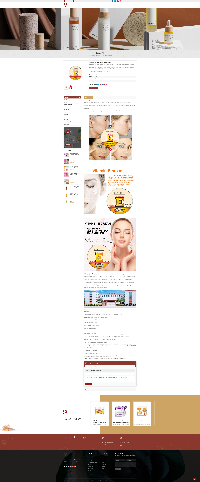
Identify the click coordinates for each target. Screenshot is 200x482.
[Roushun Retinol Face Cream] (142, 411)
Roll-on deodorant (68, 104)
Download (119, 5)
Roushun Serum (90, 468)
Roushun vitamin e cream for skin (95, 370)
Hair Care (66, 102)
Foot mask (66, 112)
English (125, 1)
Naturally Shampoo (91, 466)
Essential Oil (66, 124)
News (106, 5)
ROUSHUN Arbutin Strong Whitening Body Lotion (74, 187)
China (135, 1)
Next (67, 424)
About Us (94, 5)
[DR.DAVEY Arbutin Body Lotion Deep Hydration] (66, 161)
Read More (72, 156)
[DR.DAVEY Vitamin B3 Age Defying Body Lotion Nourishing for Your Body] (66, 174)
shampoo (89, 472)
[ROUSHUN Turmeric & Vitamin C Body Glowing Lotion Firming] (66, 194)
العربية (131, 1)
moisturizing (90, 460)
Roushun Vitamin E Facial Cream (121, 420)
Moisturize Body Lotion (91, 456)
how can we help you (71, 137)
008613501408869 (68, 1)
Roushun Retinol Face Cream (142, 420)
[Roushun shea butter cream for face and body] (100, 411)
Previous (64, 424)
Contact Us (112, 5)
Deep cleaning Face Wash (92, 462)
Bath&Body (66, 119)
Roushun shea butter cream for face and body (100, 421)
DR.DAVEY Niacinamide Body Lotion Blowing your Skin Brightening (74, 154)
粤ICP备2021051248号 (101, 480)
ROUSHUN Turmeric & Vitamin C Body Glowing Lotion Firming (74, 194)
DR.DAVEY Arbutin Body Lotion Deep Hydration (74, 160)
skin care (89, 470)
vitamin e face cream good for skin (106, 358)
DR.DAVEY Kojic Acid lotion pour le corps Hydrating (74, 180)
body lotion (89, 464)
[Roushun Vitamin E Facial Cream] (121, 411)
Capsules (66, 114)
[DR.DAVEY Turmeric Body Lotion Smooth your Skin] (66, 168)
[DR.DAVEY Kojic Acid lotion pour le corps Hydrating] (66, 181)
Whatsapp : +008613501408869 (108, 444)
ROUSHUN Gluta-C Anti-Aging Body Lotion (74, 200)
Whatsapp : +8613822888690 (108, 442)
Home (88, 5)
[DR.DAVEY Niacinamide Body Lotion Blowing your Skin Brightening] (66, 155)
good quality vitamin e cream (93, 358)
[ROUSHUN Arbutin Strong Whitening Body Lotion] (66, 188)
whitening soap (90, 458)
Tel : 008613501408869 (106, 441)
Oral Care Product (68, 121)
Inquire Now (93, 88)
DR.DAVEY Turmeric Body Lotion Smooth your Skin (74, 167)
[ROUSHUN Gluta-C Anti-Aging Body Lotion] (66, 201)
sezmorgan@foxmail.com (78, 1)
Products (100, 5)
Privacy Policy (95, 480)
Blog (103, 468)
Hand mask (66, 117)
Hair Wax (66, 107)
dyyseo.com (122, 480)
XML (91, 480)
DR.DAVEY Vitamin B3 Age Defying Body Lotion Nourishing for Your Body (74, 174)
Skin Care (93, 55)
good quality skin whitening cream (119, 358)
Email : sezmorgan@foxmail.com (90, 441)
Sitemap (103, 466)
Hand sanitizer (67, 109)
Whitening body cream (91, 474)
